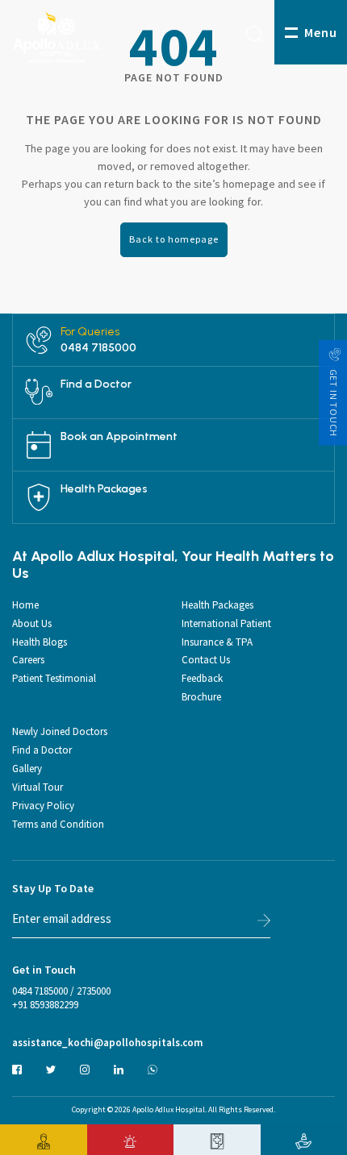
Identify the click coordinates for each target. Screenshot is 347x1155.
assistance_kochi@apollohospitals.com (107, 1043)
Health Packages (104, 489)
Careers (28, 660)
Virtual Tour (37, 787)
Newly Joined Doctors (59, 731)
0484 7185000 (98, 348)
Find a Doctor (96, 384)
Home (25, 605)
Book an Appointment (119, 436)
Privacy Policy (43, 805)
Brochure (201, 697)
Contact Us (206, 660)
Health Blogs (39, 642)
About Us (32, 623)
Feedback (202, 678)
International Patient (226, 623)
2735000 (94, 991)
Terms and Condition (58, 824)
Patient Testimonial (54, 678)
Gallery (27, 768)
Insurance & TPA (217, 642)
